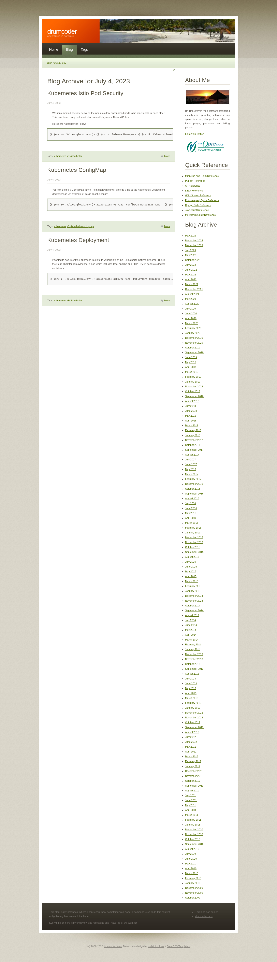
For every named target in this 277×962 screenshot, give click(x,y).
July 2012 (190, 737)
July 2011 (190, 795)
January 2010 (192, 883)
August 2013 (192, 673)
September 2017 (194, 449)
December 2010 (194, 829)
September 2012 (194, 727)
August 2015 (192, 557)
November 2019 (194, 342)
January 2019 (192, 381)
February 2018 (193, 430)
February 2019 (193, 376)
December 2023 (194, 245)
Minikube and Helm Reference (202, 176)
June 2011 (191, 800)
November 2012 (194, 717)
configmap (88, 226)
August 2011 (192, 790)
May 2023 (190, 255)
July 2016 (190, 503)
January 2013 (192, 707)
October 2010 (192, 839)
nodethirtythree (156, 946)
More (167, 156)
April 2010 (190, 868)
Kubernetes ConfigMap (76, 170)
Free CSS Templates (178, 946)
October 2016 (192, 488)
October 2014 (192, 605)
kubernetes (60, 156)
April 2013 (190, 693)
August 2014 (192, 615)
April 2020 (190, 318)
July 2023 (190, 250)
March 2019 (191, 372)
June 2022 (191, 269)
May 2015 (190, 571)
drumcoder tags (204, 916)
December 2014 (194, 595)
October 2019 (192, 347)
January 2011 (192, 824)
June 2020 (191, 313)
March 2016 (191, 522)
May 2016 (190, 513)
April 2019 (190, 367)
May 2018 (190, 415)
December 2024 (194, 240)
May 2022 (190, 274)
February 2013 (193, 703)
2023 (57, 63)
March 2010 (191, 873)
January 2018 (192, 435)
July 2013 (190, 678)
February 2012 (193, 761)
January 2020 (192, 333)
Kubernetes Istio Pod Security (85, 93)
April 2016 (190, 518)
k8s (69, 156)
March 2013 (191, 698)
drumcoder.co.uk (113, 946)
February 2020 (193, 328)
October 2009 (192, 897)
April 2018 (190, 420)
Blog (69, 49)
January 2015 (192, 591)
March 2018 (191, 425)
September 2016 (194, 493)
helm (79, 156)
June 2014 (191, 625)
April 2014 (190, 634)
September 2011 (194, 785)
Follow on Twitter (194, 134)
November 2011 (194, 776)
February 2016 (193, 527)
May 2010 (190, 863)
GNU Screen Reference (198, 195)
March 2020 (191, 323)
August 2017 (192, 454)
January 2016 (192, 532)
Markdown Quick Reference (200, 215)
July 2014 (190, 620)
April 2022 (190, 279)
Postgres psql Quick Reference (202, 200)
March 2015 (191, 581)
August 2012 (192, 732)
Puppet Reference (195, 181)
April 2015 (190, 576)
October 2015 (192, 547)
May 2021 (190, 299)
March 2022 (191, 284)
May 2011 (190, 805)
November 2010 (194, 834)
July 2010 (190, 853)
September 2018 (194, 396)
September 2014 (194, 610)
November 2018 (194, 386)
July (64, 63)
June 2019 (191, 357)
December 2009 (194, 888)
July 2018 (190, 406)
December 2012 (194, 712)
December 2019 (194, 337)
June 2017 (191, 464)
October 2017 (192, 445)
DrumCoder (61, 31)
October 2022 (192, 260)
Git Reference (192, 185)
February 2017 (193, 479)
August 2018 (192, 401)
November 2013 (194, 659)
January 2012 (192, 766)
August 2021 (192, 294)
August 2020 (192, 303)
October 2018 (192, 391)
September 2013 (194, 668)
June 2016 (191, 508)
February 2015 (193, 586)
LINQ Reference (194, 190)
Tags (84, 49)
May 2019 (190, 362)
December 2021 (194, 289)
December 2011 (194, 771)
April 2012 (190, 751)
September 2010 (194, 844)
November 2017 (194, 440)
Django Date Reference (198, 205)
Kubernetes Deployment (78, 240)
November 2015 (194, 542)
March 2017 (191, 474)
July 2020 (190, 308)
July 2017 (190, 459)
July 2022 (190, 264)
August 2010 (192, 849)
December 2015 (194, 537)
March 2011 (191, 815)
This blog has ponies (206, 912)
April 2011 (190, 810)
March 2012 (191, 756)
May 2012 (190, 746)
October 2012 (192, 722)
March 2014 (191, 639)
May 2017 (190, 469)
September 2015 (194, 552)
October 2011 (192, 780)
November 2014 (194, 600)
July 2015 (190, 561)
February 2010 (193, 878)
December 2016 (194, 484)
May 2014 (190, 630)
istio (73, 156)
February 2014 (193, 644)
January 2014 (192, 649)
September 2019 (194, 352)
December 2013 (194, 654)
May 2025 (190, 235)
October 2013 (192, 664)
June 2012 (191, 742)
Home (53, 49)
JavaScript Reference (197, 210)
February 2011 (193, 819)
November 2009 (194, 892)
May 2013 (190, 688)
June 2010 (191, 858)
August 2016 (192, 498)
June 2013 (191, 683)
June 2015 (191, 566)
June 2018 (191, 411)
